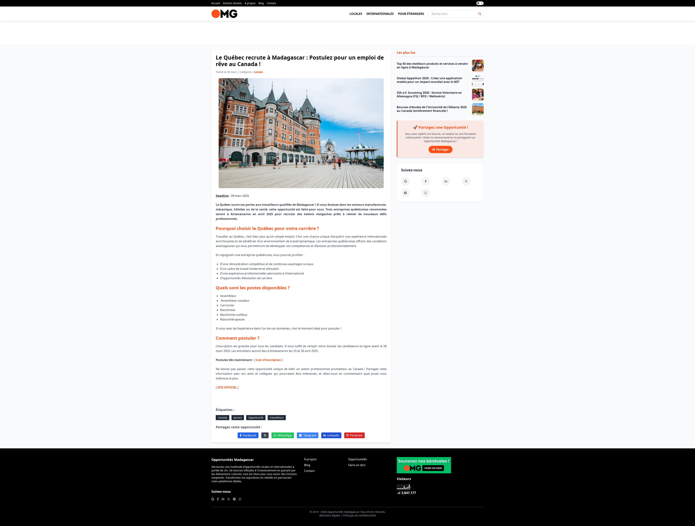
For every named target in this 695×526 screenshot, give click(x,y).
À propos (250, 3)
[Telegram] (405, 193)
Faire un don (356, 465)
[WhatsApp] (425, 193)
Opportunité (255, 417)
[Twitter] (265, 435)
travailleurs (277, 417)
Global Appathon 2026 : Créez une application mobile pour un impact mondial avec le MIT (429, 80)
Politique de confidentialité (359, 515)
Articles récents (232, 3)
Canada (222, 417)
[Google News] (405, 181)
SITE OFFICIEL (227, 387)
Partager (442, 149)
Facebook (249, 435)
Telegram (309, 435)
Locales (355, 14)
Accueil (215, 3)
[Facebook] (425, 181)
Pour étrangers (411, 14)
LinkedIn (333, 435)
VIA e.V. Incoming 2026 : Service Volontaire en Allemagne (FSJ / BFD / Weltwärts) (429, 94)
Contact (271, 3)
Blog (261, 3)
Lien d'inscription (268, 360)
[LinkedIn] (446, 181)
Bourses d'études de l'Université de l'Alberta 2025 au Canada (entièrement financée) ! (432, 109)
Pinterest (356, 435)
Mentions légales (329, 515)
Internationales (380, 14)
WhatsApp (285, 435)
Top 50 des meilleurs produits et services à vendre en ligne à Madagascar (432, 65)
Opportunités (357, 459)
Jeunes (238, 417)
